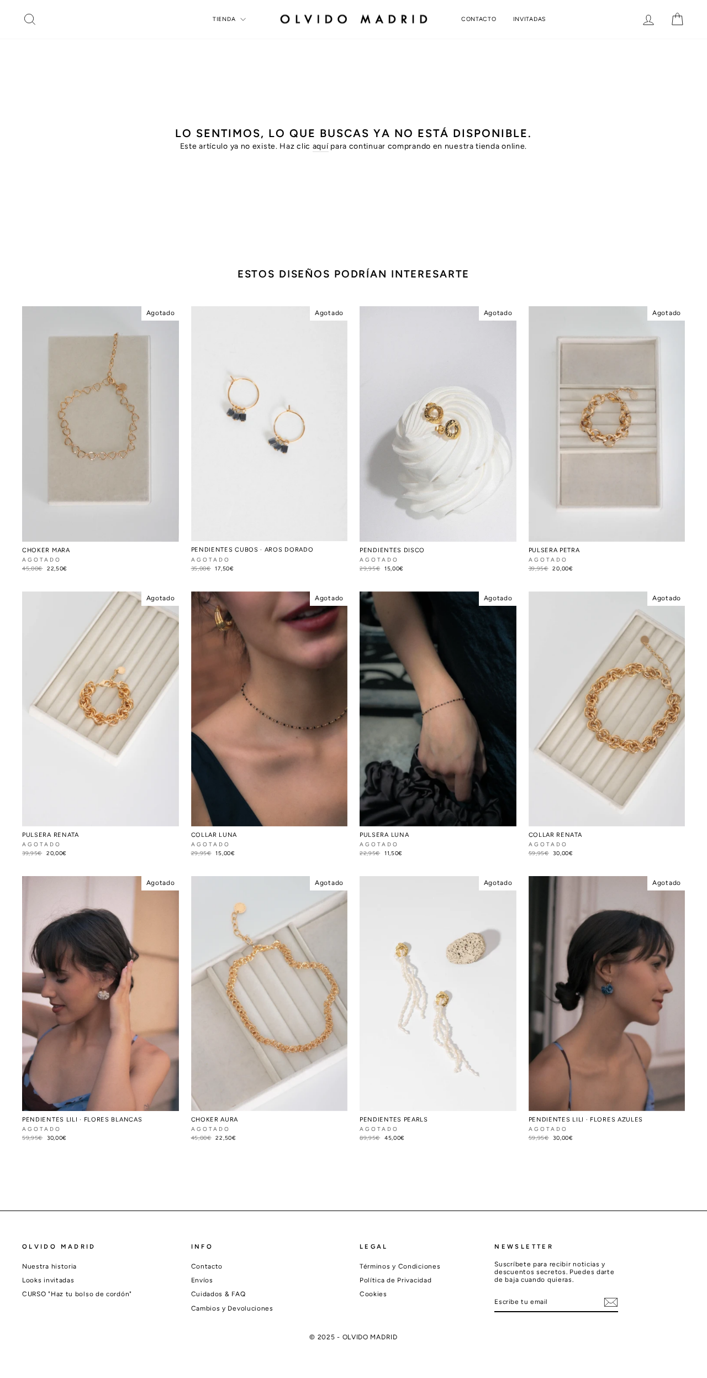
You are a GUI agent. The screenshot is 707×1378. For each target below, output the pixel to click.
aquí (321, 146)
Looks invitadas (48, 1280)
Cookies (373, 1294)
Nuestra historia (49, 1266)
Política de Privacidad (395, 1280)
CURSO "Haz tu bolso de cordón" (77, 1294)
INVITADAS (529, 19)
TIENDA (225, 19)
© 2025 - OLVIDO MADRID (353, 1337)
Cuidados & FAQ (218, 1294)
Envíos (202, 1280)
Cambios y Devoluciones (232, 1308)
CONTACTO (479, 19)
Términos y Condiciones (400, 1266)
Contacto (207, 1266)
